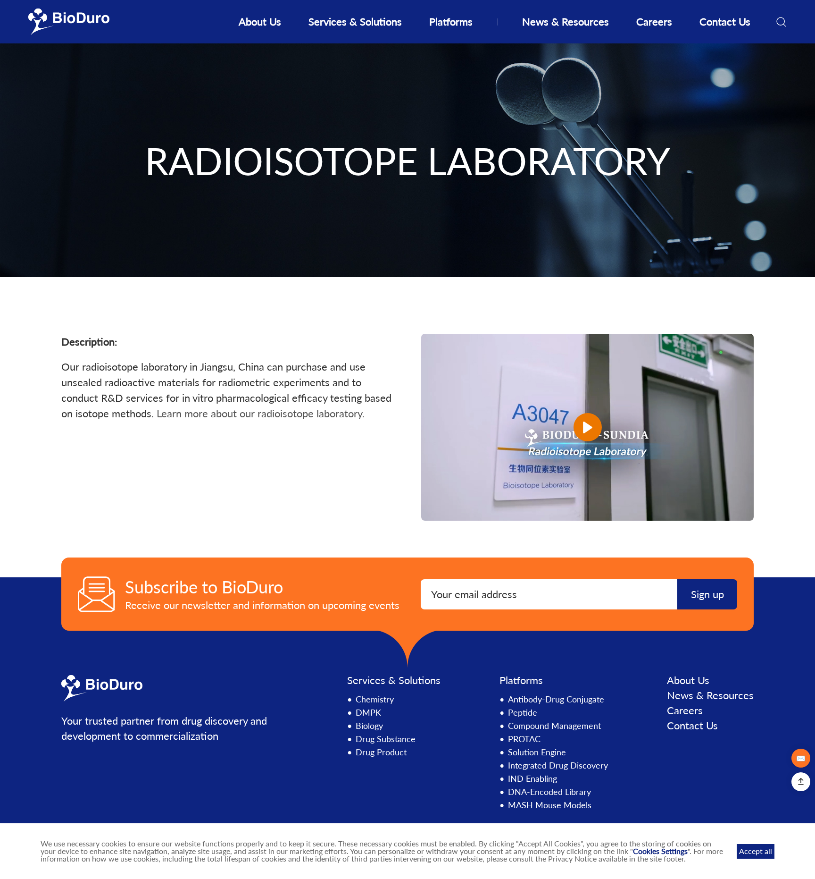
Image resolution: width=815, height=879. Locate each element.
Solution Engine (537, 752)
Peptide (522, 712)
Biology (369, 725)
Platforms (451, 21)
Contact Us (724, 21)
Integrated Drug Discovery (558, 765)
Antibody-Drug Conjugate (556, 699)
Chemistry (375, 699)
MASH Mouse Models (549, 805)
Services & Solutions (355, 21)
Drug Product (381, 752)
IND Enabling (532, 778)
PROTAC (524, 739)
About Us (260, 21)
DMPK (368, 712)
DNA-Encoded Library (549, 791)
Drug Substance (386, 739)
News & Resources (565, 21)
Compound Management (554, 725)
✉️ (800, 757)
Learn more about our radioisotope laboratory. (261, 413)
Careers (654, 21)
